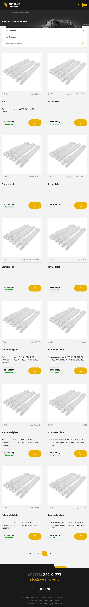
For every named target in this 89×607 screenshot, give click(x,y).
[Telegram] (41, 589)
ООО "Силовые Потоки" (45, 598)
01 (30, 553)
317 (59, 553)
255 (39, 553)
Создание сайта (34, 604)
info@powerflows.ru (44, 579)
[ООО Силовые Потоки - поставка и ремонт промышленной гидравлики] (11, 5)
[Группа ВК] (48, 589)
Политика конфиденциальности (44, 601)
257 (49, 553)
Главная (5, 13)
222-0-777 (45, 575)
